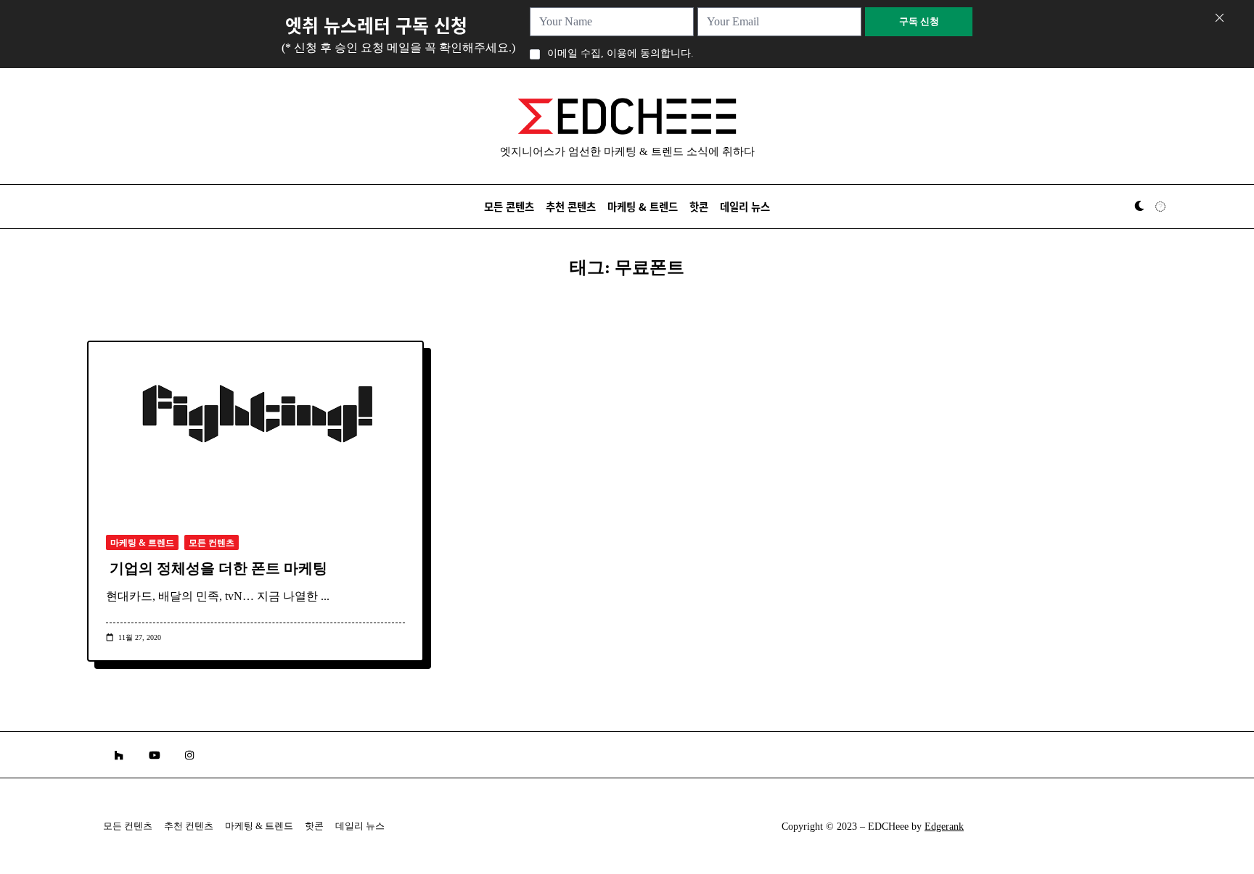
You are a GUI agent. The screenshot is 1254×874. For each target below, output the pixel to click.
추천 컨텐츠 (188, 826)
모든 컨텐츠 (211, 543)
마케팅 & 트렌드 (642, 206)
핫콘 (698, 206)
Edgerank (944, 826)
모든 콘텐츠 (509, 206)
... (325, 596)
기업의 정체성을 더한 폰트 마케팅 (218, 568)
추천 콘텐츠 (571, 206)
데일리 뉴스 (745, 206)
